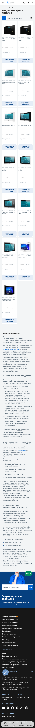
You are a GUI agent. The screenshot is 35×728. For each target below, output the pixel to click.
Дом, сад (5, 640)
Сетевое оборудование (11, 637)
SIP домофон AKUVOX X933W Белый (24, 256)
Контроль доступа (9, 634)
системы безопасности (11, 349)
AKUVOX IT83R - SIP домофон (7, 256)
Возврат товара (8, 668)
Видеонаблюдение (9, 625)
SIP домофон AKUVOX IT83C (24, 213)
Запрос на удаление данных (13, 662)
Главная (4, 7)
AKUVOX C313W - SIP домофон (24, 83)
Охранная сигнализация (12, 628)
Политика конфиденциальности (15, 665)
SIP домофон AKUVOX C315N (8, 126)
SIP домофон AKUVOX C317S (24, 169)
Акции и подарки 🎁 (10, 617)
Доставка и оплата (9, 656)
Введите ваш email (11, 587)
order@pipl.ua (23, 697)
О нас (4, 653)
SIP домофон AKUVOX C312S (24, 39)
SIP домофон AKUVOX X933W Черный (8, 299)
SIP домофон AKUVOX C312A (8, 39)
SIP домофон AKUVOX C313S (8, 83)
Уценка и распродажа (10, 645)
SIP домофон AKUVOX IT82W (8, 213)
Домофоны (12, 7)
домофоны (22, 450)
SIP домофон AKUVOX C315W (8, 169)
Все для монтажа (9, 643)
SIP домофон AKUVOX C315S (24, 126)
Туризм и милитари (10, 619)
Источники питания (10, 622)
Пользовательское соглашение (14, 659)
